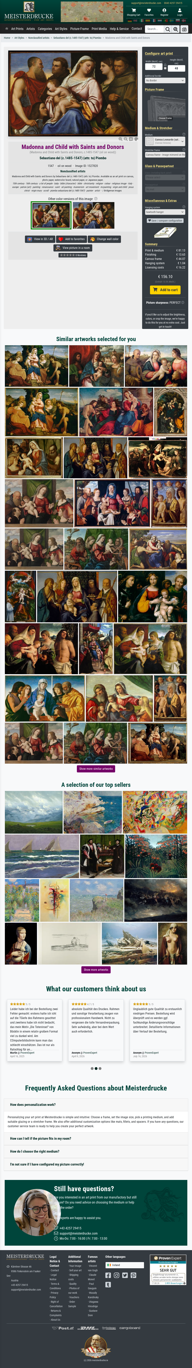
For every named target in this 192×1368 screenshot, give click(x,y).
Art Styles (61, 29)
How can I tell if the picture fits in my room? (40, 1138)
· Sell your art (75, 1270)
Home (7, 37)
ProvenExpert (25, 1052)
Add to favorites (74, 239)
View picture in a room (75, 248)
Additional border (153, 75)
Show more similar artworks (96, 769)
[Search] (168, 29)
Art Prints (17, 29)
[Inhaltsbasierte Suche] (176, 29)
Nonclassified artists (38, 37)
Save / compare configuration (166, 220)
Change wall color (106, 239)
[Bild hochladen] (184, 29)
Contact (137, 28)
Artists (30, 29)
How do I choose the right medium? (34, 1151)
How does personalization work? (33, 1104)
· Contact (54, 1270)
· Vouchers (73, 1297)
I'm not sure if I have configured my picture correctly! (47, 1164)
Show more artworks (96, 970)
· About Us (55, 1319)
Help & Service (119, 29)
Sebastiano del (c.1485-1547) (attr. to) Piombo (77, 37)
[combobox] (165, 80)
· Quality (72, 1283)
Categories (45, 29)
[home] (7, 28)
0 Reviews (80, 255)
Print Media (99, 29)
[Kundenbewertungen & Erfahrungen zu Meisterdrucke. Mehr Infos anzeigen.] (168, 1269)
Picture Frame (79, 29)
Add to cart (167, 290)
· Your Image (74, 1266)
